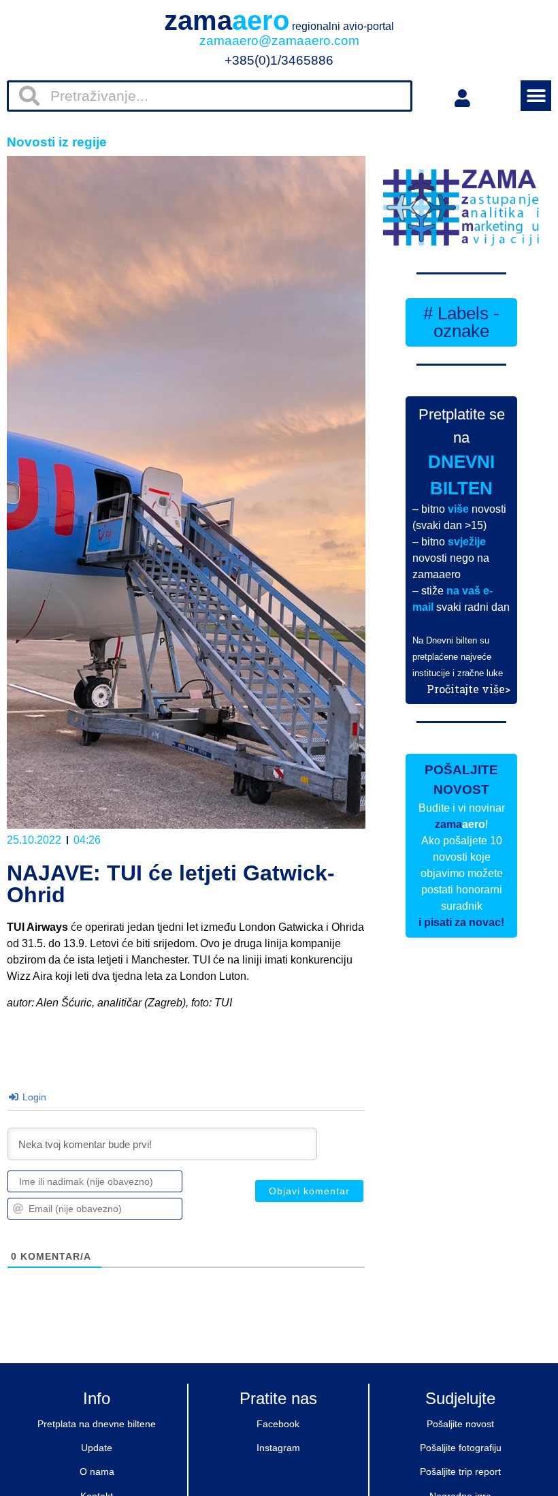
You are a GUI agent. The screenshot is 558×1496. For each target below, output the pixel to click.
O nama (97, 1471)
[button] (536, 95)
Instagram (278, 1447)
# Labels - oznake (461, 322)
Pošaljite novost (460, 1423)
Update (96, 1447)
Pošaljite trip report (460, 1471)
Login (33, 1097)
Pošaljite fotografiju (461, 1447)
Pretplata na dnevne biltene (96, 1423)
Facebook (278, 1423)
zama (279, 20)
